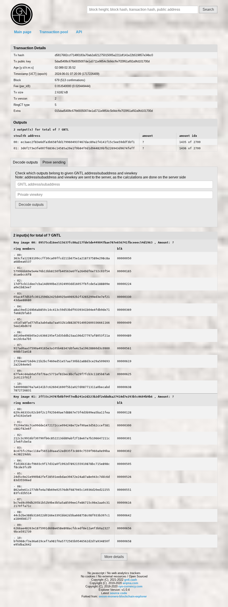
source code (118, 593)
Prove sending (54, 162)
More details (114, 557)
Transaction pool (53, 32)
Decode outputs (25, 162)
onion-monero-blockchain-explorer (123, 596)
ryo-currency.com (130, 586)
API (79, 32)
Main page (22, 32)
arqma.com (130, 583)
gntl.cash (130, 579)
